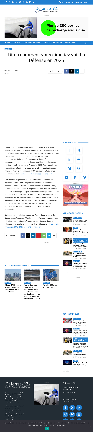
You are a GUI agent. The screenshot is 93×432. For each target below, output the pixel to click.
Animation (76, 261)
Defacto (8, 283)
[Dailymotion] (30, 2)
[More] (82, 71)
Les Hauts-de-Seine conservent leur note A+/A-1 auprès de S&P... (80, 245)
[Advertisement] (46, 249)
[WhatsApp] (43, 235)
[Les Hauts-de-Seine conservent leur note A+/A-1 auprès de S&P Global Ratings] (67, 241)
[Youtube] (26, 2)
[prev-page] (64, 272)
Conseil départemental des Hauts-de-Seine (80, 240)
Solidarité (76, 318)
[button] (86, 43)
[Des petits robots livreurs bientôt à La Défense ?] (67, 253)
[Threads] (16, 2)
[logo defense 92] (46, 9)
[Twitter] (9, 2)
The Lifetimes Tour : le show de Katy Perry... (80, 363)
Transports (77, 218)
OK (47, 429)
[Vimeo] (33, 2)
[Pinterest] (38, 235)
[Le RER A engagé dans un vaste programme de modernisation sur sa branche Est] (67, 219)
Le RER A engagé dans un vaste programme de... (80, 221)
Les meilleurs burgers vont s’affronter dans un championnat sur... (80, 265)
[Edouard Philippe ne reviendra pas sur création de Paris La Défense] (13, 275)
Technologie (77, 251)
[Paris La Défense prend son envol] (51, 275)
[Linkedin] (13, 2)
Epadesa (8, 49)
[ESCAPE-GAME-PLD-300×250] (75, 195)
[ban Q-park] (46, 394)
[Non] (90, 426)
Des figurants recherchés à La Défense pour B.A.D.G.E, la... (80, 232)
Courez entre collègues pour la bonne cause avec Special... (80, 322)
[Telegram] (49, 235)
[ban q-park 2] (46, 27)
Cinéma (75, 227)
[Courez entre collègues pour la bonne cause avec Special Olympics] (67, 320)
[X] (71, 71)
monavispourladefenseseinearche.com (36, 174)
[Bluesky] (20, 2)
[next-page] (67, 272)
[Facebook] (6, 2)
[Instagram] (23, 2)
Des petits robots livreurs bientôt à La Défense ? (79, 255)
